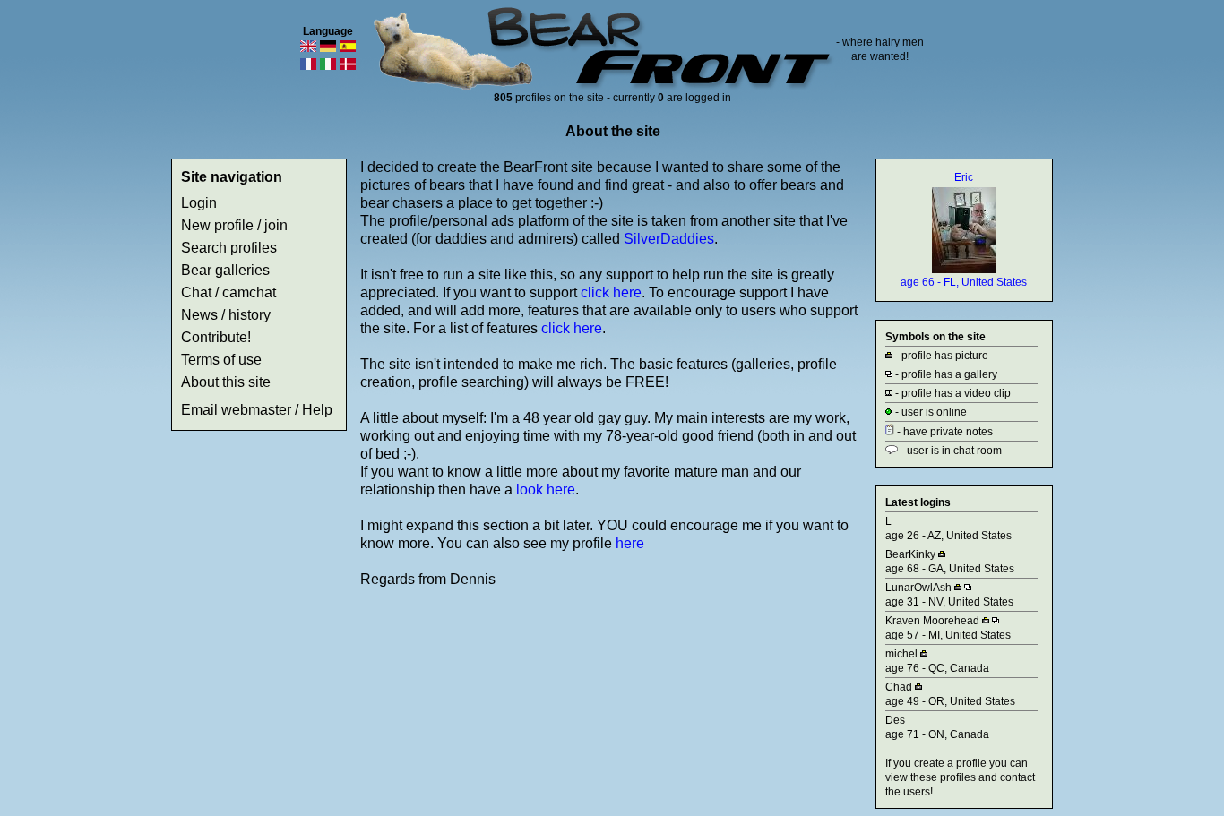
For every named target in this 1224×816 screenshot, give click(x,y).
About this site (226, 382)
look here (545, 489)
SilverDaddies (669, 238)
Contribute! (216, 337)
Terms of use (221, 359)
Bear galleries (225, 270)
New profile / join (234, 225)
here (630, 543)
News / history (226, 314)
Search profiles (229, 247)
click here (611, 292)
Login (199, 202)
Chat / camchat (228, 292)
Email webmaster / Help (256, 409)
